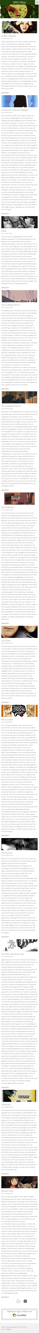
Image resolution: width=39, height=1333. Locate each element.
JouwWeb (9, 1329)
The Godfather (7, 507)
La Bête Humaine (8, 36)
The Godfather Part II (10, 305)
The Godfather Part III (10, 406)
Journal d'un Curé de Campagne (14, 110)
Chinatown (6, 1104)
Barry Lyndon (7, 719)
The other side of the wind (12, 954)
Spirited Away (7, 1191)
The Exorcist (6, 853)
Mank (3, 231)
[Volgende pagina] (25, 1301)
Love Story (6, 640)
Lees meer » (5, 92)
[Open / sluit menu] (37, 2)
